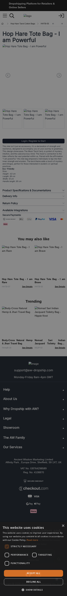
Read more (32, 539)
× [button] (63, 525)
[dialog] (33, 559)
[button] (33, 590)
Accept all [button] (33, 573)
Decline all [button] (33, 581)
